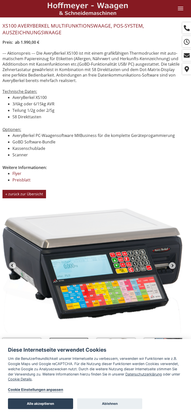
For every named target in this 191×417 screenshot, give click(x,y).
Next (172, 265)
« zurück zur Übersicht (24, 194)
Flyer (16, 173)
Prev (12, 265)
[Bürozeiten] (186, 41)
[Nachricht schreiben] (186, 55)
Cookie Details (20, 379)
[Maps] (186, 69)
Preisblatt (21, 180)
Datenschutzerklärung (143, 374)
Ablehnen (110, 404)
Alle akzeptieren (40, 404)
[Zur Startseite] (88, 8)
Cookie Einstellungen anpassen (35, 389)
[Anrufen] (186, 28)
